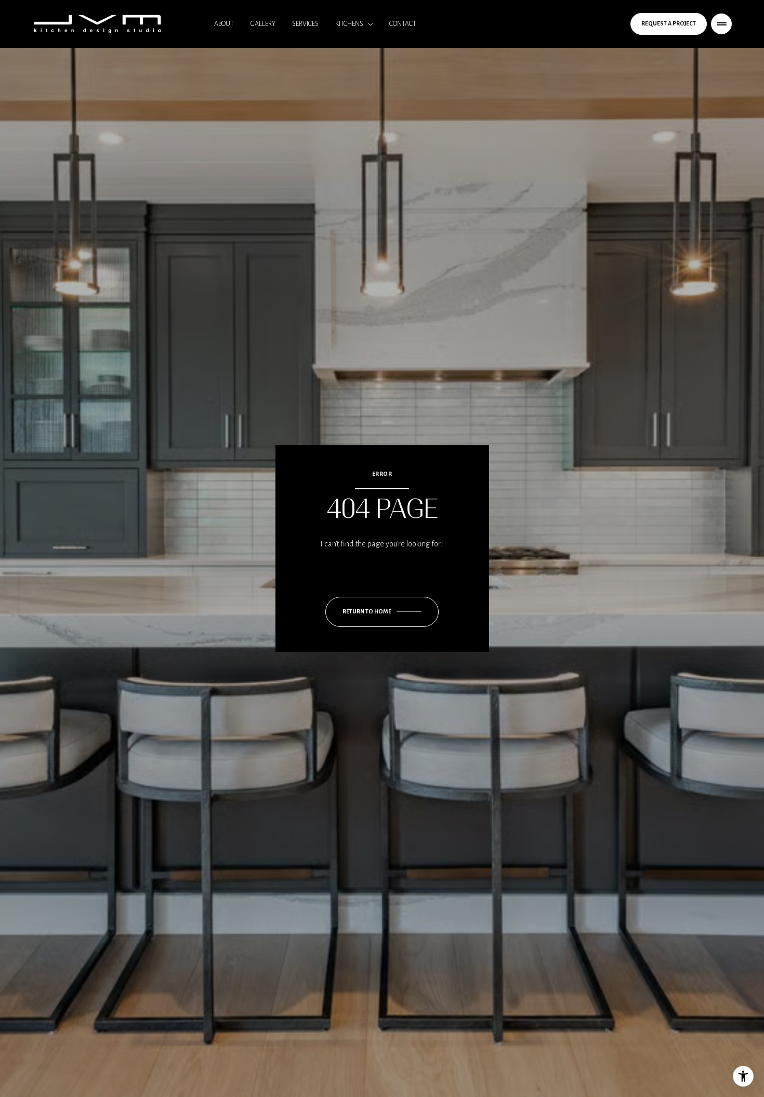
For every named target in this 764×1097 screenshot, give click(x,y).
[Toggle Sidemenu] (721, 24)
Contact (402, 24)
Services (305, 24)
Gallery (263, 24)
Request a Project (668, 23)
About (224, 24)
